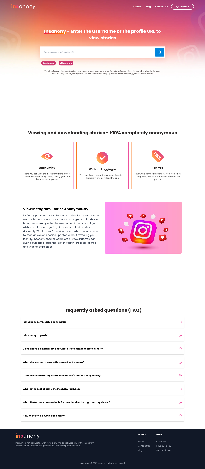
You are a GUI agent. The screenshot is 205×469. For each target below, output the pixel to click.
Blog (148, 6)
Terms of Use (163, 450)
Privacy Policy (163, 446)
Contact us (161, 6)
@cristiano (48, 63)
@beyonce (66, 63)
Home (141, 441)
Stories (137, 6)
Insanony (84, 463)
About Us (161, 441)
